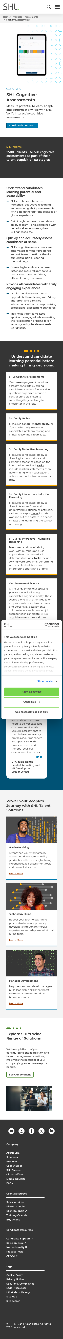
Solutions (12, 1157)
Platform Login (15, 1206)
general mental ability (35, 423)
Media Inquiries (15, 1178)
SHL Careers (13, 1170)
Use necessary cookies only (31, 711)
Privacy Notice (15, 1279)
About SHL (12, 1152)
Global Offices (15, 1174)
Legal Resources (16, 1287)
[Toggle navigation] (57, 7)
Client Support (16, 1210)
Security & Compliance (20, 1283)
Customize (29, 701)
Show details (45, 681)
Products (11, 1161)
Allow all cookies (31, 691)
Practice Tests (14, 1251)
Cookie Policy (14, 1275)
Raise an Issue (16, 1243)
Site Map (11, 1296)
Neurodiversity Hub (18, 1247)
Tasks (40, 465)
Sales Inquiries (15, 1202)
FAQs (9, 1183)
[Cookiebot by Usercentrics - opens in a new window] (45, 625)
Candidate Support (19, 1238)
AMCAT (12, 1255)
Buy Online (13, 1219)
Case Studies (14, 1165)
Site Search (13, 1301)
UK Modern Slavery (18, 1292)
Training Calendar (17, 1215)
